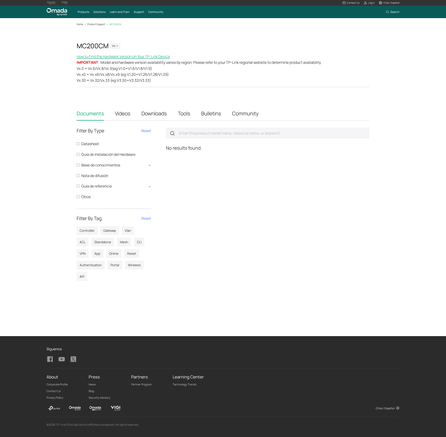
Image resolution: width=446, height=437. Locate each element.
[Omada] (75, 408)
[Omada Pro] (95, 408)
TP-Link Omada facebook (50, 359)
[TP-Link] (54, 408)
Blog (91, 391)
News (92, 384)
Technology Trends (184, 384)
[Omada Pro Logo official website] (51, 3)
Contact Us (54, 391)
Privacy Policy (55, 398)
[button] (350, 3)
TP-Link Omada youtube (61, 359)
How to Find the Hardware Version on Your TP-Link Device (123, 56)
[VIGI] (115, 408)
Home (80, 24)
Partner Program (141, 384)
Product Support (96, 24)
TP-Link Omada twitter (73, 359)
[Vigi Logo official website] (64, 3)
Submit (172, 133)
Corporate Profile (57, 384)
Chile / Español (385, 408)
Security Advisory (99, 398)
